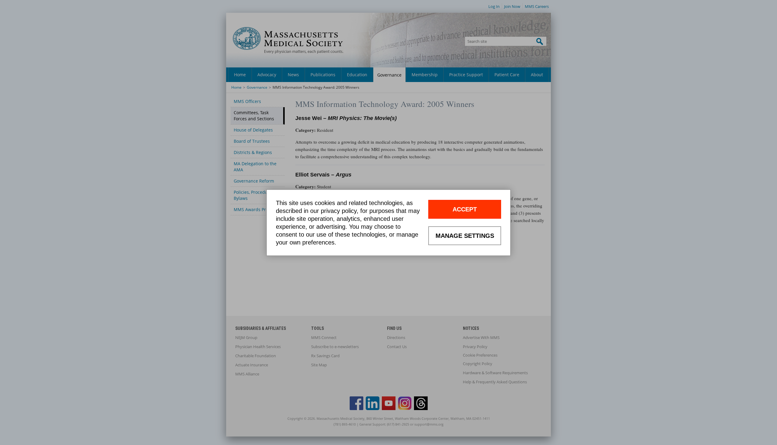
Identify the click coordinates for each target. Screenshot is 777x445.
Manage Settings (465, 235)
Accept (465, 209)
